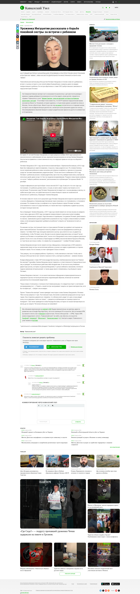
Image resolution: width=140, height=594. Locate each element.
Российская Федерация (58, 14)
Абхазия (22, 11)
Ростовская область (70, 14)
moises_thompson (35, 394)
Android (44, 309)
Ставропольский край (99, 14)
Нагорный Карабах (47, 14)
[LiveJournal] (17, 42)
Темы (30, 2)
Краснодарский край (36, 14)
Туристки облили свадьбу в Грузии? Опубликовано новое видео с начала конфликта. (103, 536)
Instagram (33, 318)
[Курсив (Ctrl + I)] (42, 405)
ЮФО (30, 16)
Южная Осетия (113, 14)
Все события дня (115, 447)
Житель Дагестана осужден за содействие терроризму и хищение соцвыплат (91, 444)
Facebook (25, 318)
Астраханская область (56, 11)
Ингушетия (88, 11)
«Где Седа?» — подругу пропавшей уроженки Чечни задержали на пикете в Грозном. (47, 532)
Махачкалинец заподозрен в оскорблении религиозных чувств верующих (44, 443)
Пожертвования (93, 583)
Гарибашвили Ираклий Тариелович (100, 267)
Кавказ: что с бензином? (28, 19)
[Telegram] (17, 28)
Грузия (76, 11)
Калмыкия (106, 11)
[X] (17, 36)
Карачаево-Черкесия (25, 14)
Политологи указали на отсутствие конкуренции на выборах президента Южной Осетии (103, 205)
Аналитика (45, 2)
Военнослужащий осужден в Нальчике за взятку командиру (90, 437)
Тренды (36, 2)
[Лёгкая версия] (113, 2)
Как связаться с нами (82, 583)
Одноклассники (52, 318)
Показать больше (70, 573)
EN (119, 1)
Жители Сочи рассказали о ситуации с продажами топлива (101, 45)
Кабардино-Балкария (97, 11)
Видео (79, 2)
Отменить (78, 421)
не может (58, 105)
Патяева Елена (94, 289)
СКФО (91, 14)
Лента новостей (29, 22)
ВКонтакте (42, 318)
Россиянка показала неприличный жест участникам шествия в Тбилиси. (100, 569)
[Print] (17, 47)
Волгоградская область (68, 11)
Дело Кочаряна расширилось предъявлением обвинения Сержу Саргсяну (30, 473)
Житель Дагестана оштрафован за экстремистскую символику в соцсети (44, 437)
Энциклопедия (56, 2)
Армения (47, 11)
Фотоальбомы (88, 2)
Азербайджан (40, 11)
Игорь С (33, 365)
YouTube (35, 320)
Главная (22, 22)
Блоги (73, 2)
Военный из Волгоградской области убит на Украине (88, 432)
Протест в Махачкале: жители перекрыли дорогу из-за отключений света (103, 506)
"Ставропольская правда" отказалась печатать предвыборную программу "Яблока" (103, 105)
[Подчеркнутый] (45, 405)
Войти (116, 7)
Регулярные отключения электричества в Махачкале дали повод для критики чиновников (102, 172)
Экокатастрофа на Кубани (112, 19)
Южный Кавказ (24, 16)
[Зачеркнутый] (48, 405)
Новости (23, 2)
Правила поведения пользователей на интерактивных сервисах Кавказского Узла (54, 590)
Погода (98, 2)
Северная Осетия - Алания (82, 14)
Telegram (42, 314)
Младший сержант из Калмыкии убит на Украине (37, 432)
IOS (50, 309)
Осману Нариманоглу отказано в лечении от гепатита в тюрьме (81, 472)
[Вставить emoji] (52, 405)
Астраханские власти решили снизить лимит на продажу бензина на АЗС (103, 78)
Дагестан (82, 11)
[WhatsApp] (17, 31)
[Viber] (17, 34)
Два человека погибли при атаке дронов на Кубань (106, 472)
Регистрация (43, 421)
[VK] (17, 25)
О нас (73, 583)
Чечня (107, 14)
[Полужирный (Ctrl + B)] (38, 405)
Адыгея (33, 11)
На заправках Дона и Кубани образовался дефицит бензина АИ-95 (57, 472)
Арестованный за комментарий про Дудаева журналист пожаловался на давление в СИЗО (103, 139)
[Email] (17, 45)
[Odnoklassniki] (17, 39)
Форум (66, 2)
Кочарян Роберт (94, 244)
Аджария (28, 11)
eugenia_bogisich (39, 375)
